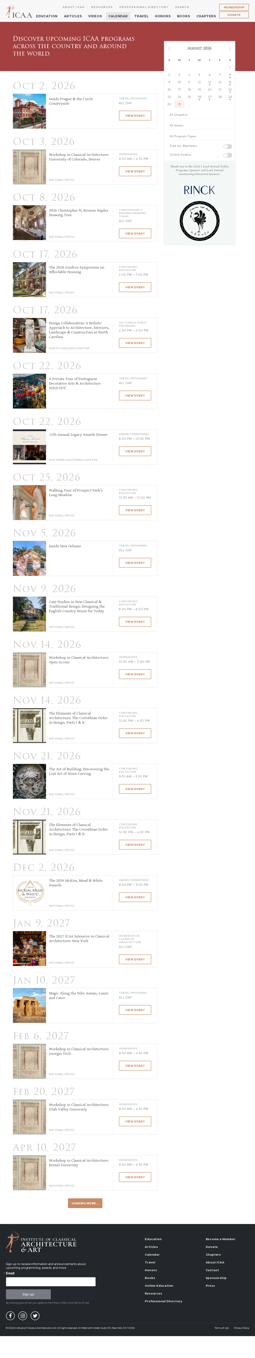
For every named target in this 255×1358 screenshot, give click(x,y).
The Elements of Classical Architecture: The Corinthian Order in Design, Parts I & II (78, 718)
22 (230, 89)
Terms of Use (222, 1327)
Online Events (180, 154)
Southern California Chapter (73, 459)
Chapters (206, 16)
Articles (73, 16)
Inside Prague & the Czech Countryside (71, 101)
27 (209, 97)
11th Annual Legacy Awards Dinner (78, 434)
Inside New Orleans (65, 546)
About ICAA (74, 7)
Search (182, 7)
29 (230, 97)
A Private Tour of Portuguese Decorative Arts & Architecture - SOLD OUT (76, 383)
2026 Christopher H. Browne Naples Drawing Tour (78, 212)
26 (199, 97)
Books (183, 16)
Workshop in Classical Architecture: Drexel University (79, 1162)
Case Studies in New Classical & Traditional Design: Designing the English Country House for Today (77, 606)
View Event (135, 115)
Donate (234, 15)
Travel (141, 16)
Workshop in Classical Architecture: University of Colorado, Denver (79, 157)
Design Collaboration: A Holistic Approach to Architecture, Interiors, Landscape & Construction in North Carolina (79, 330)
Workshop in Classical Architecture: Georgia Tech (79, 1051)
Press (210, 1285)
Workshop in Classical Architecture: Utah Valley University (79, 1107)
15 (230, 82)
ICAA (19, 11)
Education (47, 16)
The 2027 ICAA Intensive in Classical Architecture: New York (79, 938)
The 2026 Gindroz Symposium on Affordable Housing (76, 269)
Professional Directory (144, 7)
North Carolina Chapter (69, 348)
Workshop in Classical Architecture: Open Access (79, 660)
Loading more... (85, 1203)
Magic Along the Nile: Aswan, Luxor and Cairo (78, 995)
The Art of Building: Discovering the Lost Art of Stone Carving (79, 771)
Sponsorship (216, 1278)
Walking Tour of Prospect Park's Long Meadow (76, 492)
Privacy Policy (241, 1327)
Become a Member (221, 1239)
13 (209, 82)
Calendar (118, 16)
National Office (62, 179)
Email (10, 1273)
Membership (234, 7)
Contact (212, 1270)
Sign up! (28, 1294)
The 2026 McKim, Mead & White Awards (76, 883)
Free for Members (183, 146)
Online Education (159, 1285)
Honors (163, 16)
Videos (95, 16)
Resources (102, 7)
